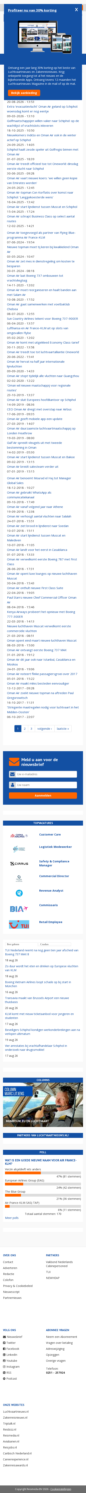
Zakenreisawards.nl (15, 1465)
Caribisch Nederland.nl (17, 1453)
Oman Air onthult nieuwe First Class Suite (35, 588)
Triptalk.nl (9, 1423)
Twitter (11, 1343)
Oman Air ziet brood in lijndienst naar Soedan (38, 526)
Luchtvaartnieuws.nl (16, 1411)
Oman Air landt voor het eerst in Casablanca (37, 550)
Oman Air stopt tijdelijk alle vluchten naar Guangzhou (43, 376)
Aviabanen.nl (11, 1441)
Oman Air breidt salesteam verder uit (32, 466)
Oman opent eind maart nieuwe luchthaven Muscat (42, 640)
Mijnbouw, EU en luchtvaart (27, 1121)
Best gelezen (13, 944)
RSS (8, 1372)
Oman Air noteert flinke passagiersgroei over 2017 (42, 674)
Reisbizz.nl (9, 1429)
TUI (48, 1272)
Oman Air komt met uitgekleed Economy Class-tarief (43, 342)
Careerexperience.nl (15, 1459)
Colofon (8, 1280)
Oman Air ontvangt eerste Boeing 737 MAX (37, 650)
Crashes (44, 944)
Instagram (13, 1366)
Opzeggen (52, 1355)
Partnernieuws (12, 1298)
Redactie (8, 1274)
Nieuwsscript (11, 1292)
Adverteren (10, 1268)
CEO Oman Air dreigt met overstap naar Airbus (39, 409)
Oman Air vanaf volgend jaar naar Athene (35, 507)
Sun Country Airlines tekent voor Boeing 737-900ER (42, 318)
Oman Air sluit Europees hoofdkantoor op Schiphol (41, 400)
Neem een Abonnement (61, 1337)
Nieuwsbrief (14, 1337)
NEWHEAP (53, 1278)
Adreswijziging (55, 1349)
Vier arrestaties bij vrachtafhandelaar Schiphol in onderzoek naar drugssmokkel (36, 1048)
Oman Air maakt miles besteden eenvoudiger (38, 683)
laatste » (63, 728)
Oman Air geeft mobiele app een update (34, 419)
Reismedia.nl (11, 1435)
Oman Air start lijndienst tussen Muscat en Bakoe (41, 457)
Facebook (12, 1349)
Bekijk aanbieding (24, 93)
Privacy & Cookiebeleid (18, 1286)
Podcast (11, 1378)
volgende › (44, 728)
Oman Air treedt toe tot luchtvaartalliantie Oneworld (43, 352)
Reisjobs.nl (10, 1447)
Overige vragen (56, 1360)
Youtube (11, 1360)
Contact (8, 1262)
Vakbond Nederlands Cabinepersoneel (59, 1264)
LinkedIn (11, 1355)
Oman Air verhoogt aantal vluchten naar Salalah (39, 516)
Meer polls (12, 1218)
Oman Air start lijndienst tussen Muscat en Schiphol (42, 207)
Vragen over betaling (59, 1343)
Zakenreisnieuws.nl (15, 1417)
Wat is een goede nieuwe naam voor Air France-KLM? (41, 1162)
